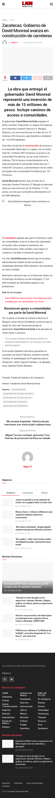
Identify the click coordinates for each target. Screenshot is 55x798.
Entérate (6, 714)
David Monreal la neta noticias (17, 398)
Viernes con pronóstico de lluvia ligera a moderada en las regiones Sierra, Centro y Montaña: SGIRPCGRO (34, 618)
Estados (6, 727)
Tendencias (43, 714)
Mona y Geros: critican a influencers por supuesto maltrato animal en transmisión (34, 515)
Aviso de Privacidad (35, 783)
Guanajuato (25, 699)
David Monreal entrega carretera (18, 394)
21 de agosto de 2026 (13, 590)
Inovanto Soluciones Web (18, 792)
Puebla (23, 725)
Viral (40, 725)
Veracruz (42, 721)
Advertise (18, 783)
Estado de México (7, 722)
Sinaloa (41, 703)
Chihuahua (7, 697)
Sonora (41, 706)
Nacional (24, 717)
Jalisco (23, 710)
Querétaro (25, 728)
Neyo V (14, 42)
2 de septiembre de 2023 (32, 42)
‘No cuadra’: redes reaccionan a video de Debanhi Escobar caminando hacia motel (33, 542)
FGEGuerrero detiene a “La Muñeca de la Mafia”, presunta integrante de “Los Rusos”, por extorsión (33, 633)
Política (12, 20)
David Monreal (18, 390)
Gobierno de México (26, 694)
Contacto (6, 786)
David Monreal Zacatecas (15, 402)
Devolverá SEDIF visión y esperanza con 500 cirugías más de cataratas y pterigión (26, 585)
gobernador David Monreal (15, 406)
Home (4, 20)
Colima (5, 700)
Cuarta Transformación (10, 705)
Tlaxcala (42, 717)
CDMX (5, 693)
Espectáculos (8, 717)
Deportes (6, 710)
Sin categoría (44, 699)
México (23, 714)
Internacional (26, 706)
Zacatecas (43, 728)
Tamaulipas (43, 710)
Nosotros (6, 783)
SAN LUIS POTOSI (42, 694)
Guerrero (24, 703)
